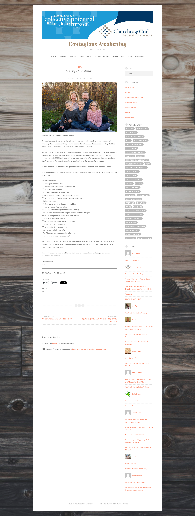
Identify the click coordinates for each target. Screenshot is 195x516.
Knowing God (133, 191)
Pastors (130, 203)
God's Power (132, 172)
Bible (128, 140)
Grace (139, 183)
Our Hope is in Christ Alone (135, 482)
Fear (148, 164)
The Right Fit (132, 230)
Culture (130, 156)
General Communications (134, 97)
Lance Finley (88, 78)
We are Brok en (130, 464)
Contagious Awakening (97, 43)
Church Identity (134, 144)
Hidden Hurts (132, 187)
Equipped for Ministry (137, 160)
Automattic (122, 504)
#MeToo (129, 129)
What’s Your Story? (132, 260)
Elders (140, 156)
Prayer (73, 57)
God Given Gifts (134, 179)
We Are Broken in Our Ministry (136, 313)
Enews (63, 57)
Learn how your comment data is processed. (89, 349)
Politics (141, 203)
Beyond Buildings (134, 137)
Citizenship (131, 148)
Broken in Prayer (131, 406)
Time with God (133, 234)
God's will (131, 176)
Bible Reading (140, 140)
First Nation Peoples (136, 168)
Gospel (129, 183)
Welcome (130, 238)
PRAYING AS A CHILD (133, 299)
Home (53, 57)
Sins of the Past (134, 219)
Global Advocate (136, 57)
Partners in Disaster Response (136, 274)
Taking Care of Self (135, 226)
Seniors (138, 207)
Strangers (131, 222)
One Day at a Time (131, 358)
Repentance (118, 57)
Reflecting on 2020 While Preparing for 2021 (99, 319)
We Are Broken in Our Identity (136, 469)
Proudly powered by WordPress (81, 504)
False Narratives (134, 164)
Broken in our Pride (132, 401)
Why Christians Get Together (57, 317)
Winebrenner (144, 238)
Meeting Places (133, 199)
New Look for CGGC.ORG (134, 435)
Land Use (130, 195)
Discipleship (85, 57)
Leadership (143, 195)
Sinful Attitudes (134, 215)
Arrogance (142, 129)
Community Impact (135, 152)
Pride (128, 207)
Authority (131, 133)
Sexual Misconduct (135, 211)
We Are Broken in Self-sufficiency (137, 387)
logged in (55, 343)
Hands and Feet (102, 57)
